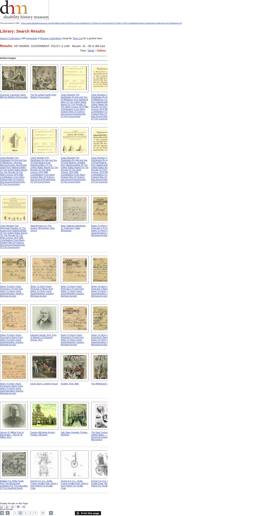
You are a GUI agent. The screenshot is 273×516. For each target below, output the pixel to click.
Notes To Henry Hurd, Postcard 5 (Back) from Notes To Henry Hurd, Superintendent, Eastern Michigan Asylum (103, 340)
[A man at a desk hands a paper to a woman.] (14, 78)
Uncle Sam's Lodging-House (44, 383)
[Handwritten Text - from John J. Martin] (105, 318)
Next (51, 513)
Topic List (78, 38)
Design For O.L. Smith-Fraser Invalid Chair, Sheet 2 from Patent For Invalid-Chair (74, 484)
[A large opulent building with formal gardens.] (14, 464)
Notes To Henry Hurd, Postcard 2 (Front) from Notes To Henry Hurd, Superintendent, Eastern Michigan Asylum (11, 291)
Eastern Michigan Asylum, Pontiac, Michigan (42, 433)
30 (12, 506)
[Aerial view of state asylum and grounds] (44, 209)
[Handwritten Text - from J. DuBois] (105, 270)
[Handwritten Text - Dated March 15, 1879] (44, 270)
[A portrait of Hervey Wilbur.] (14, 416)
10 (1, 506)
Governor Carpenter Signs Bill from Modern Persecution (14, 96)
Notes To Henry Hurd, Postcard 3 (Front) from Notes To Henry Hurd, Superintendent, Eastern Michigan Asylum (72, 291)
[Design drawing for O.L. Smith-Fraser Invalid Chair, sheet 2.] (75, 464)
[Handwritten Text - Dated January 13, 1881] (14, 367)
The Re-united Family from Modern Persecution (43, 96)
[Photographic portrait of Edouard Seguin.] (44, 318)
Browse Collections (50, 38)
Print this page (88, 513)
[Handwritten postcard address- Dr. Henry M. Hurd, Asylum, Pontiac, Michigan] (14, 270)
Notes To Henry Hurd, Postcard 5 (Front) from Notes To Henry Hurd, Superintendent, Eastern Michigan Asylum (72, 340)
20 (7, 506)
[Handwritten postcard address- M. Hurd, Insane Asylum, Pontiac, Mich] (105, 209)
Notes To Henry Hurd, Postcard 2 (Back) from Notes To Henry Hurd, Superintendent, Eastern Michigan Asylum (42, 291)
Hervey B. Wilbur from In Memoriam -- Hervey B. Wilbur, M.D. (12, 434)
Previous (8, 513)
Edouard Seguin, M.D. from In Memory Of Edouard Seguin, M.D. (43, 337)
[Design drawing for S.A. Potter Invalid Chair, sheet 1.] (105, 464)
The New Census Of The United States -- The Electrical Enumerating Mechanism (103, 436)
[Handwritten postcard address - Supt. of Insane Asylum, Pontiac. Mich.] (75, 270)
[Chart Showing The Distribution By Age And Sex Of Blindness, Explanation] (105, 78)
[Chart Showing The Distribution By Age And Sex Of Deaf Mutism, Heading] (75, 141)
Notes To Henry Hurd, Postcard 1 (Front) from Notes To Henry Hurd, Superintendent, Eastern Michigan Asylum (103, 230)
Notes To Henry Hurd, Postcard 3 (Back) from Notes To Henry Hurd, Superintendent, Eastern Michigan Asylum (103, 291)
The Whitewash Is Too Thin (104, 383)
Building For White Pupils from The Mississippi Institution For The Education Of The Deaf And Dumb (14, 484)
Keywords (31, 38)
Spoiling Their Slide (70, 383)
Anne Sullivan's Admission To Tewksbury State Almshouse (73, 228)
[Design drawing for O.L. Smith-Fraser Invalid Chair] (44, 464)
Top (2, 513)
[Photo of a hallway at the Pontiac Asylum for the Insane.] (75, 416)
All (23, 506)
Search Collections (10, 38)
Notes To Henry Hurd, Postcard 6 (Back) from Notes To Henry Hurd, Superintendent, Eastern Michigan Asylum (11, 388)
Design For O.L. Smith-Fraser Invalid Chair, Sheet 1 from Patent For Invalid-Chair (44, 484)
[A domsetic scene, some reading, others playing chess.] (44, 78)
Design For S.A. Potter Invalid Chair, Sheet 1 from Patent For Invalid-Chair (104, 483)
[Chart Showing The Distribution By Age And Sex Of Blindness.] (75, 78)
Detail (91, 50)
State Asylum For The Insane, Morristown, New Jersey (42, 228)
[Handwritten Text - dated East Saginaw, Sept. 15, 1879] (14, 318)
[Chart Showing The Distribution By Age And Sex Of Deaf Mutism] (44, 141)
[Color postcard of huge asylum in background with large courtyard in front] (44, 416)
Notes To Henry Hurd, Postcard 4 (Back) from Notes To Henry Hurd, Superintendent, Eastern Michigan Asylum (11, 340)
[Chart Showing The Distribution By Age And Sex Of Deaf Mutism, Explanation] (105, 141)
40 (18, 506)
